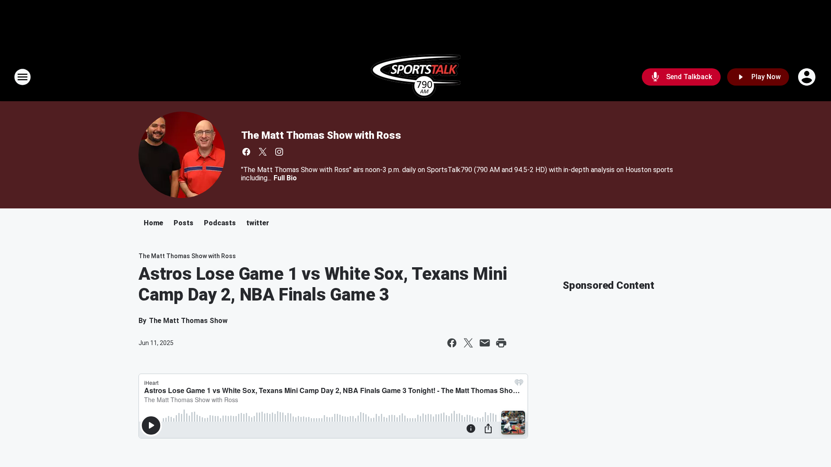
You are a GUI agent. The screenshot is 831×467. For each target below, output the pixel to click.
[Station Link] (416, 76)
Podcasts (220, 223)
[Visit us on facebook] (246, 152)
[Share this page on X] (468, 343)
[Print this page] (501, 343)
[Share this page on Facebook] (452, 343)
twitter (257, 223)
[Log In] (807, 77)
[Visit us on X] (263, 152)
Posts (183, 223)
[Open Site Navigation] (22, 77)
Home (153, 223)
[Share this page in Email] (485, 343)
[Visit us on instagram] (279, 152)
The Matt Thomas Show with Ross (321, 135)
